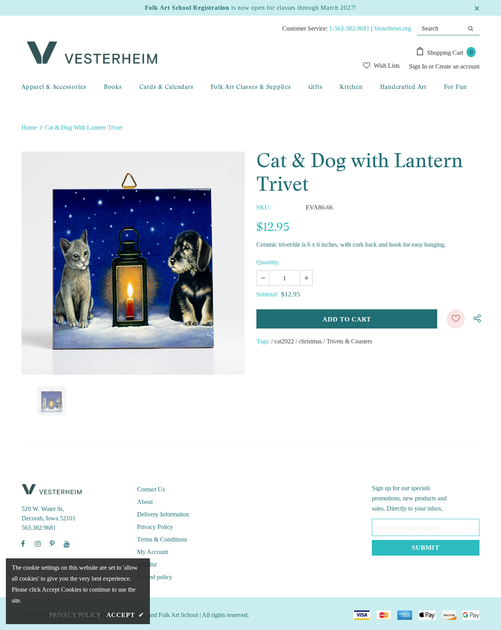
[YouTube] (66, 543)
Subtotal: (267, 294)
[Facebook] (23, 543)
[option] (133, 263)
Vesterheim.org (392, 28)
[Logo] (167, 53)
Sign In (419, 66)
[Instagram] (38, 543)
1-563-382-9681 (349, 28)
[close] (477, 8)
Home (29, 127)
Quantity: (267, 262)
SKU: (263, 207)
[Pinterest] (52, 543)
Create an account (457, 66)
